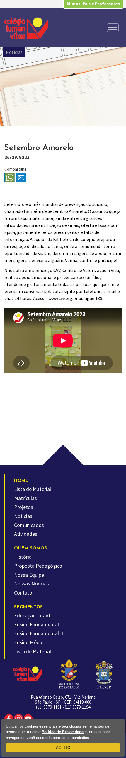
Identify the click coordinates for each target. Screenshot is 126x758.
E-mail (21, 178)
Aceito (63, 747)
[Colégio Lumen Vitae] (26, 27)
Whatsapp (9, 178)
